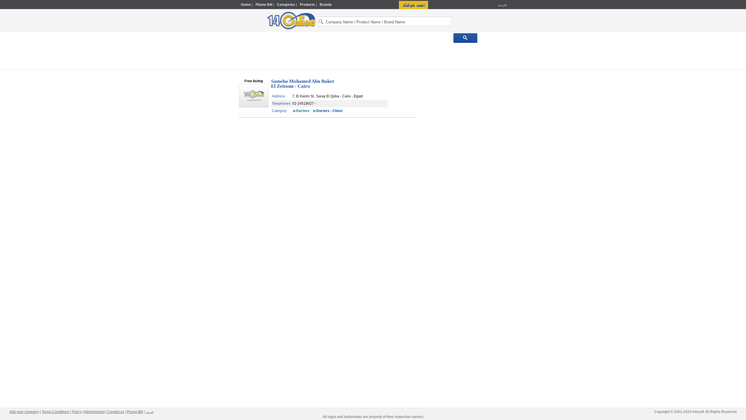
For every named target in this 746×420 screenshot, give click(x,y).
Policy (77, 412)
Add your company (24, 412)
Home (246, 5)
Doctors (302, 111)
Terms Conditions (55, 412)
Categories (286, 5)
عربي (150, 412)
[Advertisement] (532, 124)
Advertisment (94, 412)
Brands (326, 5)
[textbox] (384, 21)
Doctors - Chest (329, 111)
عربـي (502, 5)
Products (307, 5)
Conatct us (115, 412)
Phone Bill (264, 5)
